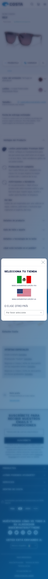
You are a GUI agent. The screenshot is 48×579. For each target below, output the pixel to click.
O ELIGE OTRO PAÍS (16, 305)
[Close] (43, 262)
